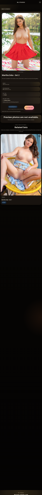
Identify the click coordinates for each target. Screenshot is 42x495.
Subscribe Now (29, 107)
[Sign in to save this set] (38, 15)
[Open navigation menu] (40, 2)
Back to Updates (6, 9)
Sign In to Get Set (13, 106)
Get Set (3, 202)
